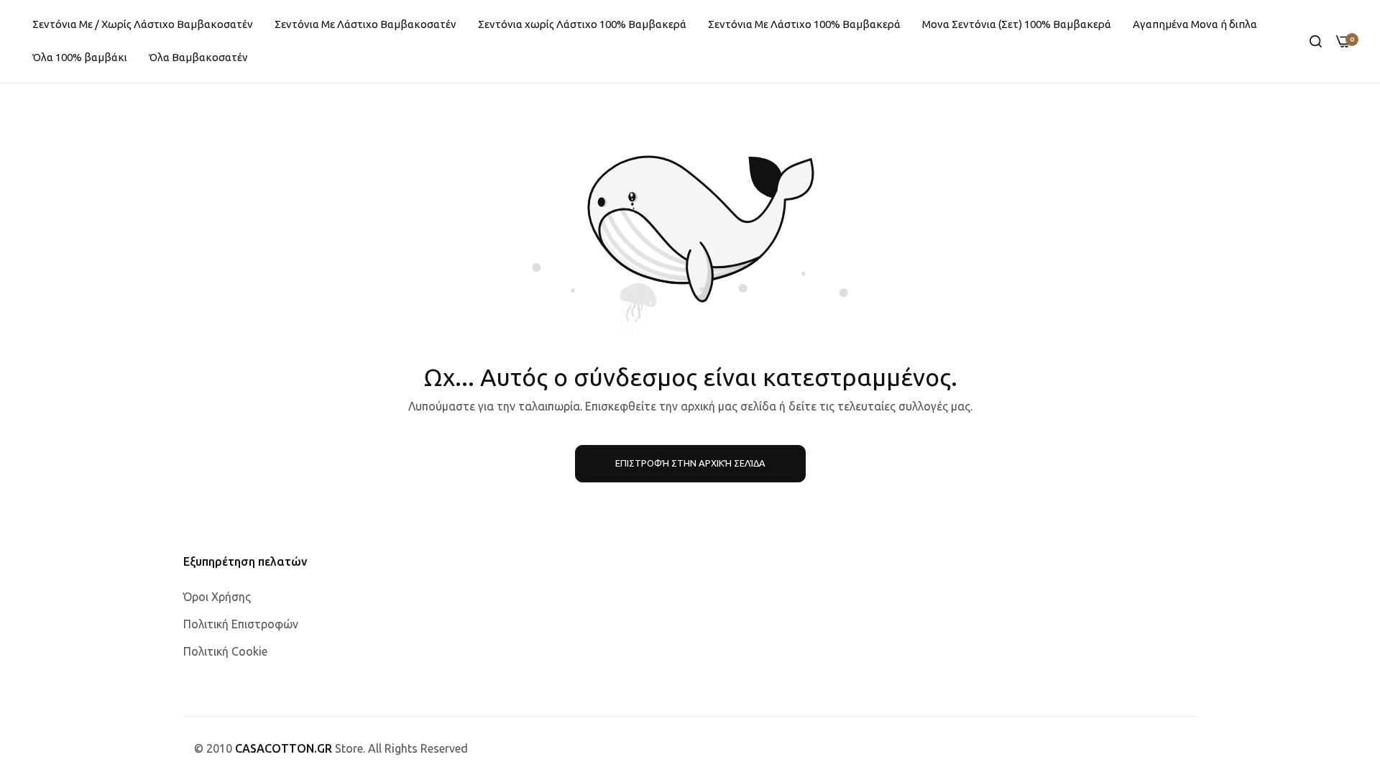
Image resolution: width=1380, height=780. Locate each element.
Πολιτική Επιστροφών (240, 624)
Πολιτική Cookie (225, 651)
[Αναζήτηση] (1316, 41)
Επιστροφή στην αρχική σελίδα (690, 463)
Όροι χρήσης (217, 596)
